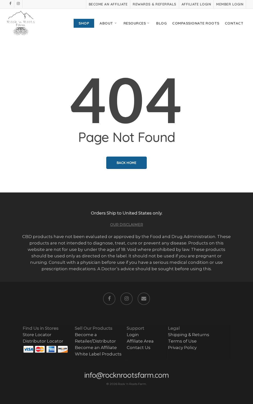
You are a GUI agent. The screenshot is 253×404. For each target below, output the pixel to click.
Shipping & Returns (188, 334)
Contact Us (138, 347)
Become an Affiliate (96, 347)
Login (133, 334)
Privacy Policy (182, 347)
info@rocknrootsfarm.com (126, 374)
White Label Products (98, 353)
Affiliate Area (140, 341)
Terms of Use (182, 341)
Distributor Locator (43, 341)
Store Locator (37, 334)
